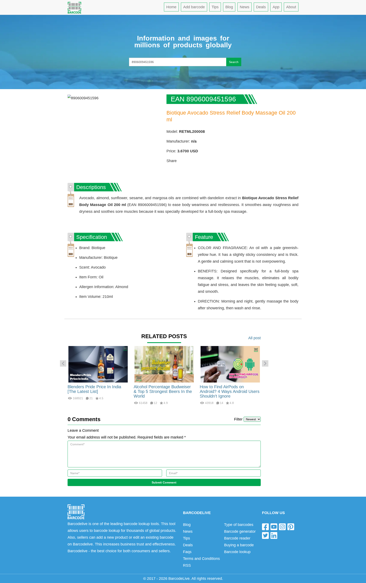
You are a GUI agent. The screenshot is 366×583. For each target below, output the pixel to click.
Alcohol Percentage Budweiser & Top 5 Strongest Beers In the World (163, 391)
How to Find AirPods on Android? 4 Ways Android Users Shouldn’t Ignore (229, 391)
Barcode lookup (237, 552)
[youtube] (273, 526)
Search (233, 62)
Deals (261, 7)
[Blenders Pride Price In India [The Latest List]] (98, 364)
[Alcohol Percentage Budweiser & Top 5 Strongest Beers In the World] (164, 364)
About (291, 7)
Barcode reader (237, 538)
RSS (187, 565)
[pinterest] (290, 526)
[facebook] (265, 526)
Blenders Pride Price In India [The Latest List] (94, 389)
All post (254, 338)
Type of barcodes (238, 525)
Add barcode (194, 7)
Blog (229, 7)
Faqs (187, 552)
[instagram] (282, 526)
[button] (63, 363)
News (244, 7)
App (276, 7)
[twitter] (265, 535)
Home (171, 7)
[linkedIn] (273, 535)
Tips (215, 7)
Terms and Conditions (201, 558)
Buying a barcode (239, 545)
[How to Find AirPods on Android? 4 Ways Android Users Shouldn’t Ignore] (230, 364)
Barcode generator (240, 531)
